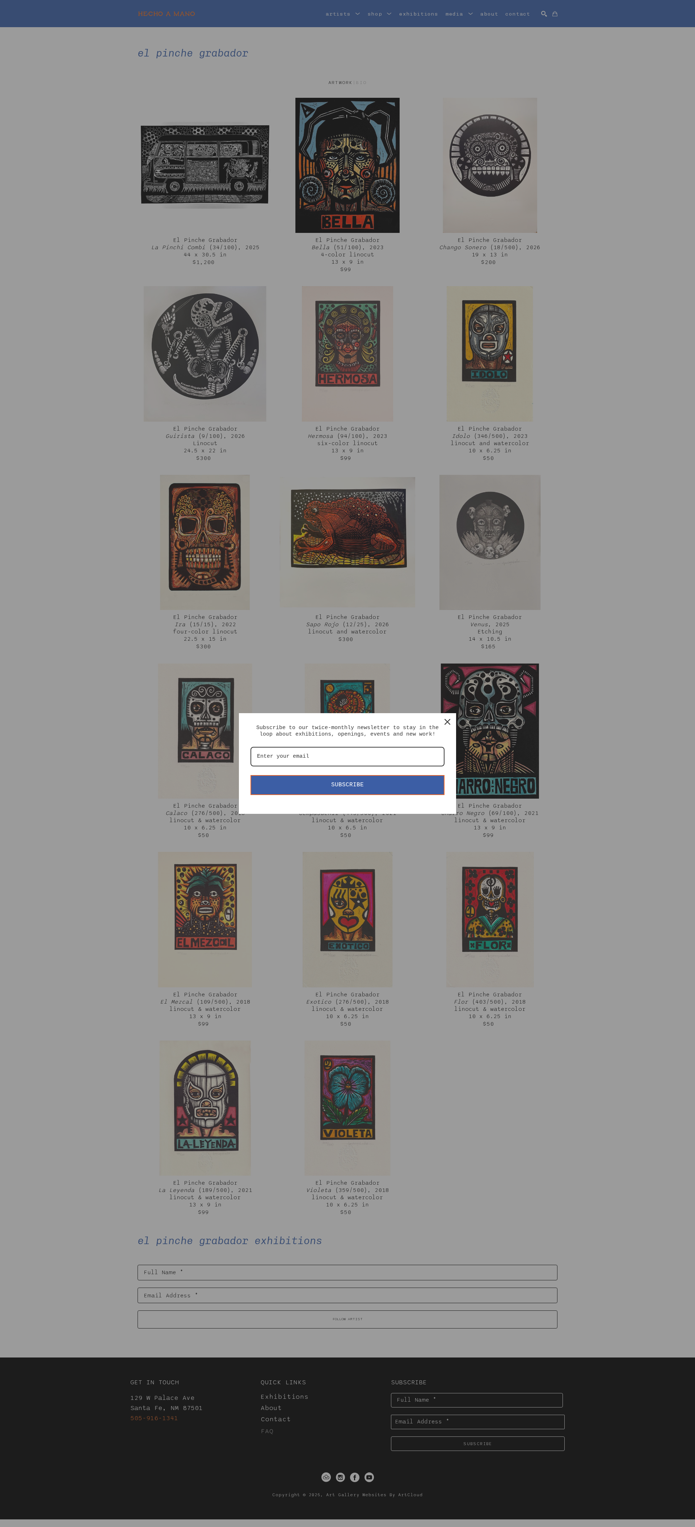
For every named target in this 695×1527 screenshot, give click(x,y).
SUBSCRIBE (347, 785)
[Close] (447, 722)
